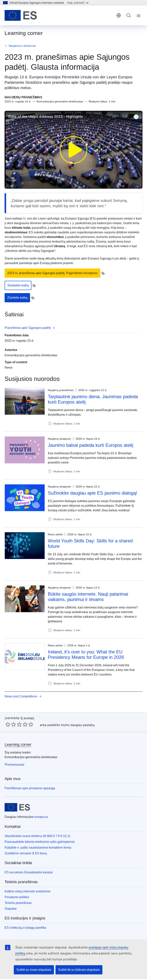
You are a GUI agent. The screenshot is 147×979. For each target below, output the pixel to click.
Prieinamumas (14, 764)
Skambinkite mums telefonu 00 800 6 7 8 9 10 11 (37, 836)
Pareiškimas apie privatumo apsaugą (30, 788)
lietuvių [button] (118, 15)
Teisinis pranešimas (18, 902)
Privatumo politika (17, 897)
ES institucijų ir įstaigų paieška (25, 927)
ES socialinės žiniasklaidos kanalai (29, 872)
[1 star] (8, 724)
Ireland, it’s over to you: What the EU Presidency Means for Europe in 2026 (86, 654)
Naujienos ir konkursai (22, 45)
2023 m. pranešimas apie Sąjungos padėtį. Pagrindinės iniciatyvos (52, 273)
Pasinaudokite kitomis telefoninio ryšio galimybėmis (40, 841)
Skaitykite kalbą (18, 285)
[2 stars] (10, 724)
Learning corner (18, 744)
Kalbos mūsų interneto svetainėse (28, 891)
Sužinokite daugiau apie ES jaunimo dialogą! (92, 493)
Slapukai (11, 908)
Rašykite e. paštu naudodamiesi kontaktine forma (38, 847)
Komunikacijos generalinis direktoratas (31, 355)
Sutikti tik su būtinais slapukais (79, 969)
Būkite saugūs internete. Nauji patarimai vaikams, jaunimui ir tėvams (88, 596)
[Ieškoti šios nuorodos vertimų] (103, 273)
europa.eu (41, 816)
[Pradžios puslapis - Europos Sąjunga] (21, 15)
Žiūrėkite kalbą (17, 297)
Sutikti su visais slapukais (33, 969)
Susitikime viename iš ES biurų (26, 853)
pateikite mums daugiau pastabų (71, 725)
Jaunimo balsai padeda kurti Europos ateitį (90, 445)
